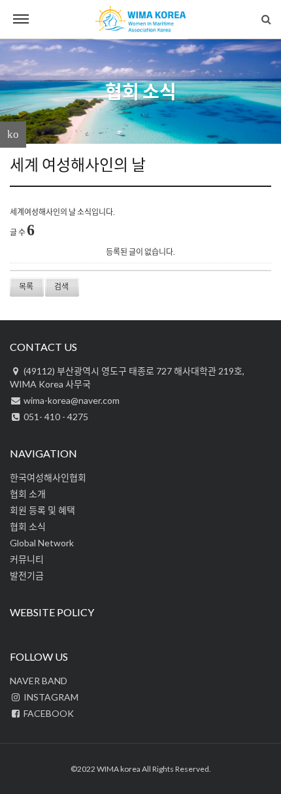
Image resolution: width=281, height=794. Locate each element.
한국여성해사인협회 (48, 477)
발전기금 (27, 575)
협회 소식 (140, 91)
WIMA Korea (140, 19)
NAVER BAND (38, 680)
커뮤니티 (27, 559)
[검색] (266, 18)
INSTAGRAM (50, 697)
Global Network (42, 542)
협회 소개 (28, 493)
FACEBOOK (48, 713)
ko (13, 134)
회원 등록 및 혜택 (42, 510)
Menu (21, 19)
